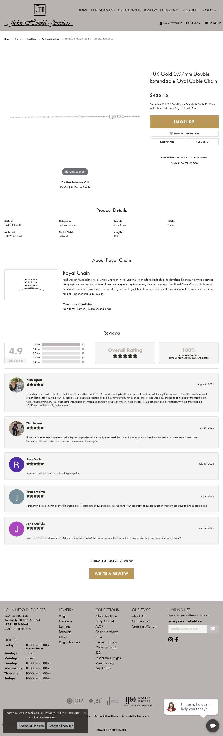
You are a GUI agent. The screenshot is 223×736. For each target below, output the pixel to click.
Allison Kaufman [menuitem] (106, 616)
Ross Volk (33, 459)
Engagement (103, 9)
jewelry (19, 39)
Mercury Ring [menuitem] (104, 663)
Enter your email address (185, 621)
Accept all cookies (61, 726)
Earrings (81, 309)
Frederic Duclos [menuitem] (105, 642)
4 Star (36, 348)
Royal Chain (120, 224)
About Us (191, 9)
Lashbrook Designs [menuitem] (108, 657)
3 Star (36, 353)
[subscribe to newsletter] (213, 629)
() (83, 344)
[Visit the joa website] (113, 701)
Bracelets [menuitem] (65, 631)
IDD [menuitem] (98, 652)
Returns (202, 142)
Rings (108, 309)
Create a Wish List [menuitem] (144, 626)
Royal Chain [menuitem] (103, 668)
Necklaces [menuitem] (66, 621)
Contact (211, 9)
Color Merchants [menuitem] (106, 631)
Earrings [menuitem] (64, 626)
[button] (171, 23)
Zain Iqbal (34, 380)
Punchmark (119, 730)
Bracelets (93, 309)
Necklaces (32, 39)
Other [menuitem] (63, 637)
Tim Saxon (34, 423)
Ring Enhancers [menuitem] (69, 642)
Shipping (167, 142)
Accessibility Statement (135, 716)
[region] (75, 111)
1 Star (36, 362)
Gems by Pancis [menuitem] (106, 647)
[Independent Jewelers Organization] (138, 701)
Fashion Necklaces (51, 39)
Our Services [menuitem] (141, 621)
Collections (129, 9)
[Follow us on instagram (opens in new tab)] (170, 639)
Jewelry (150, 9)
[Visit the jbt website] (95, 701)
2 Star (36, 357)
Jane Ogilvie (35, 524)
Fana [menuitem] (98, 637)
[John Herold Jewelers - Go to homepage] (41, 15)
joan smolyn (35, 491)
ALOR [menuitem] (99, 626)
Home (83, 9)
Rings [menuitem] (62, 616)
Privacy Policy (54, 712)
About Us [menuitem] (138, 616)
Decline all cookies (31, 726)
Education (170, 9)
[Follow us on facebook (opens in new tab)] (176, 639)
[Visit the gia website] (75, 701)
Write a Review (111, 573)
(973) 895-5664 (75, 187)
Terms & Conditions (106, 716)
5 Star (36, 344)
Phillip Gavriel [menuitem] (104, 621)
